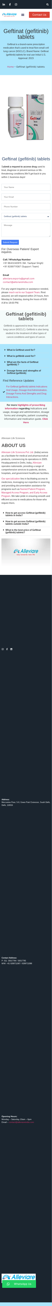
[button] (47, 4)
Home (10, 66)
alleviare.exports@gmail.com (18, 278)
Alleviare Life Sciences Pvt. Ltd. (17, 452)
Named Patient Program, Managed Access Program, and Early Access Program (24, 492)
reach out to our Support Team (24, 292)
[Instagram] (3, 649)
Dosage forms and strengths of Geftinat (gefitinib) (24, 371)
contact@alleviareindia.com (18, 282)
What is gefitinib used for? (21, 356)
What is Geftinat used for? (21, 350)
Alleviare (37, 462)
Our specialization (10, 478)
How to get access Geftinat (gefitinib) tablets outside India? (25, 522)
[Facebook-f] (7, 649)
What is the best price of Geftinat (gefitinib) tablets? (23, 531)
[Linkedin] (11, 649)
